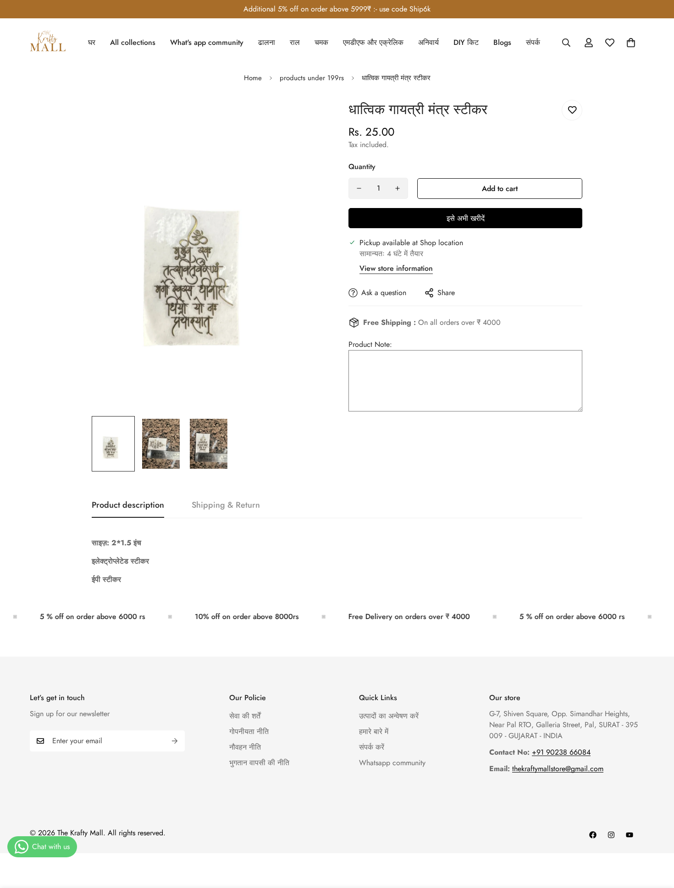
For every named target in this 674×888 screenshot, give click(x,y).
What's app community (206, 42)
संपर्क (533, 42)
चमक (321, 42)
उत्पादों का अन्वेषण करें (389, 716)
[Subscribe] (175, 740)
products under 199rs (312, 78)
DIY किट (466, 42)
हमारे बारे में (373, 731)
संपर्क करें (371, 747)
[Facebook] (593, 835)
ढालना (266, 42)
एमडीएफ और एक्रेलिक (373, 42)
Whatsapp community (392, 762)
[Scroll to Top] (656, 838)
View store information (396, 268)
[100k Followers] (611, 835)
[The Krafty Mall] (48, 42)
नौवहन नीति (245, 747)
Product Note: (370, 344)
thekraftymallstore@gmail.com (557, 768)
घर (91, 42)
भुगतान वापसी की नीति (259, 762)
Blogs (502, 42)
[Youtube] (629, 835)
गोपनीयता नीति (249, 731)
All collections (132, 42)
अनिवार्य (428, 42)
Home (253, 78)
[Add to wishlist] (572, 110)
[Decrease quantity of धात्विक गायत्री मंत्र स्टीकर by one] (359, 188)
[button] (630, 42)
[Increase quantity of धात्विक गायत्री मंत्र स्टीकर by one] (397, 188)
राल (295, 42)
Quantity (362, 166)
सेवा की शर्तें (244, 716)
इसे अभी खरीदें (466, 218)
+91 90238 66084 (561, 752)
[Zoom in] (306, 117)
